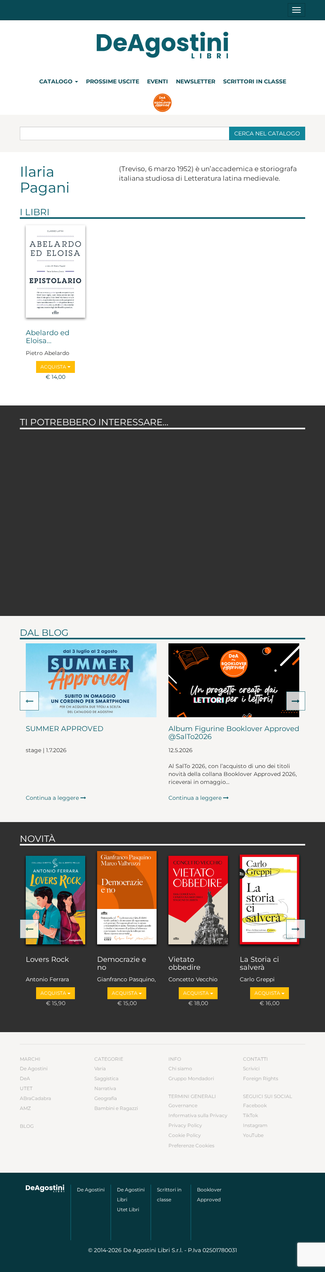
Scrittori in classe (254, 81)
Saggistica (106, 1078)
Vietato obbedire (184, 964)
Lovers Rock (47, 960)
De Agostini (34, 1068)
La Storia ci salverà (259, 964)
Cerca (267, 133)
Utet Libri (128, 1209)
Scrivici (251, 1068)
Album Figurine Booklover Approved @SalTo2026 (233, 733)
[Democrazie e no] (127, 898)
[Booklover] (163, 104)
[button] (29, 700)
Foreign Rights (260, 1078)
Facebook (255, 1105)
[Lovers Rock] (55, 898)
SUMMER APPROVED (64, 729)
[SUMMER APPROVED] (91, 680)
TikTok (250, 1115)
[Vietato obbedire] (198, 898)
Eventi (157, 81)
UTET (26, 1088)
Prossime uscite (112, 81)
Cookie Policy (184, 1135)
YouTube (253, 1135)
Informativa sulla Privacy (198, 1115)
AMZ (25, 1108)
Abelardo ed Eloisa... (47, 337)
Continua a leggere (53, 797)
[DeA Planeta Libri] (45, 1188)
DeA (25, 1078)
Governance (182, 1105)
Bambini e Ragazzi (116, 1108)
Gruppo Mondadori (191, 1078)
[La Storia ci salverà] (269, 898)
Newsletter (195, 81)
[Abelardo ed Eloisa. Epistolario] (55, 272)
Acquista (53, 367)
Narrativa (105, 1088)
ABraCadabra (35, 1098)
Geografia (105, 1098)
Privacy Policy (185, 1125)
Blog (27, 1126)
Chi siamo (180, 1068)
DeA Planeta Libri (162, 45)
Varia (100, 1068)
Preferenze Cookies (191, 1145)
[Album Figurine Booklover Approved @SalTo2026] (233, 680)
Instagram (255, 1125)
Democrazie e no (121, 964)
